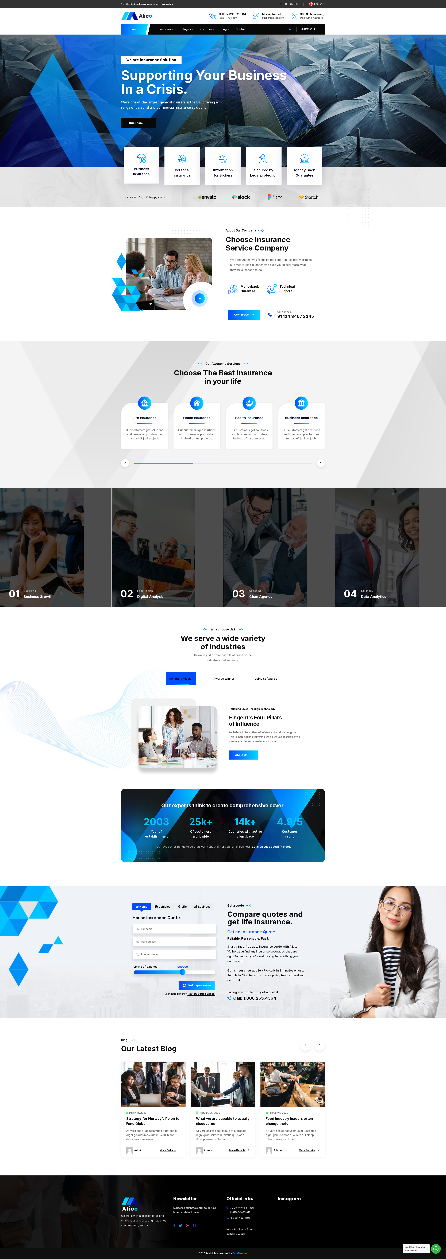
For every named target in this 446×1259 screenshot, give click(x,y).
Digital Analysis (150, 597)
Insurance (167, 29)
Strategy (367, 590)
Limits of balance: (146, 966)
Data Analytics (373, 597)
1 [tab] (163, 463)
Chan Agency (260, 597)
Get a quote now (199, 985)
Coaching (30, 590)
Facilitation (145, 590)
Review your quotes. (201, 993)
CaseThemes (239, 1253)
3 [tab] (282, 463)
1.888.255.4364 (259, 998)
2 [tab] (223, 463)
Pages (186, 29)
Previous (125, 463)
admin (138, 1150)
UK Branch (306, 29)
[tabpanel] (144, 428)
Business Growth (38, 597)
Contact (241, 29)
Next (321, 463)
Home (132, 29)
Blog (224, 29)
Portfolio (206, 29)
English (318, 4)
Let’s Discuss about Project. (271, 846)
